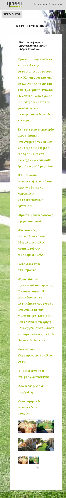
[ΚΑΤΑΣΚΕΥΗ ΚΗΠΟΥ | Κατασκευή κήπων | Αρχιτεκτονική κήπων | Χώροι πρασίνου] (14, 6)
